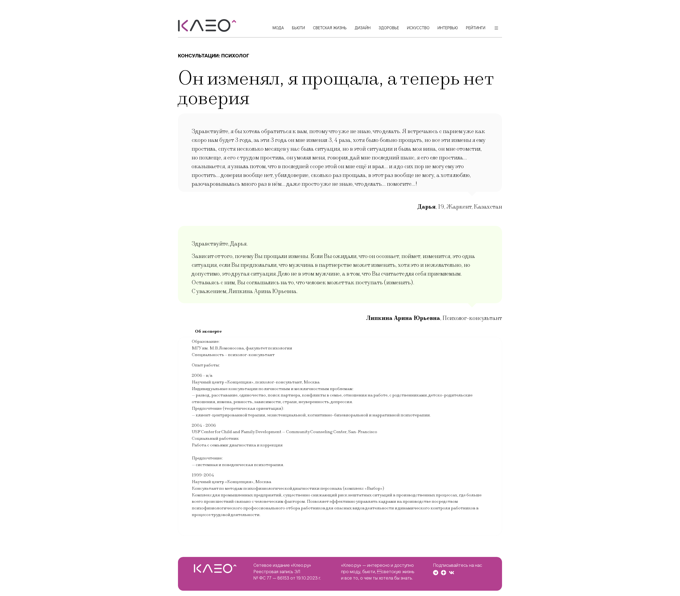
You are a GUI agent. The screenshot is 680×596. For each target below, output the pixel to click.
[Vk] (451, 572)
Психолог (235, 56)
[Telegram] (435, 572)
